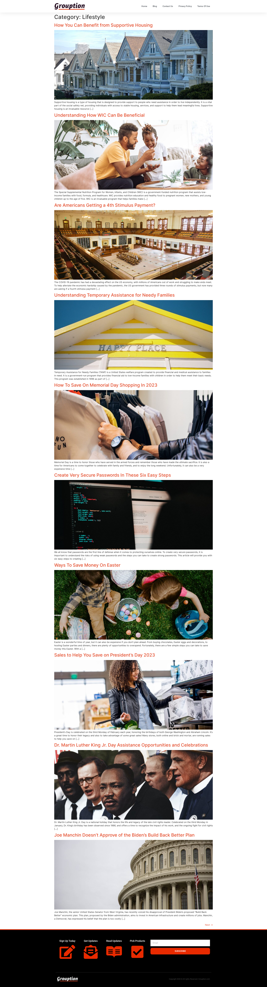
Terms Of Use (203, 6)
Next (209, 924)
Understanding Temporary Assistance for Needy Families (114, 295)
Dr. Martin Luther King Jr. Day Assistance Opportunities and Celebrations (131, 745)
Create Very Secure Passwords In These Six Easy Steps (112, 475)
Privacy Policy (185, 6)
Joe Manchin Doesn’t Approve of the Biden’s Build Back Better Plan (124, 835)
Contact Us (168, 6)
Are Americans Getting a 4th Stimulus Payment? (104, 205)
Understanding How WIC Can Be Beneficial (99, 115)
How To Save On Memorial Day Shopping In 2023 (105, 385)
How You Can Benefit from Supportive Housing (103, 25)
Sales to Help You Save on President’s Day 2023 (104, 655)
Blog (155, 6)
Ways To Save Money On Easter (87, 565)
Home (144, 6)
